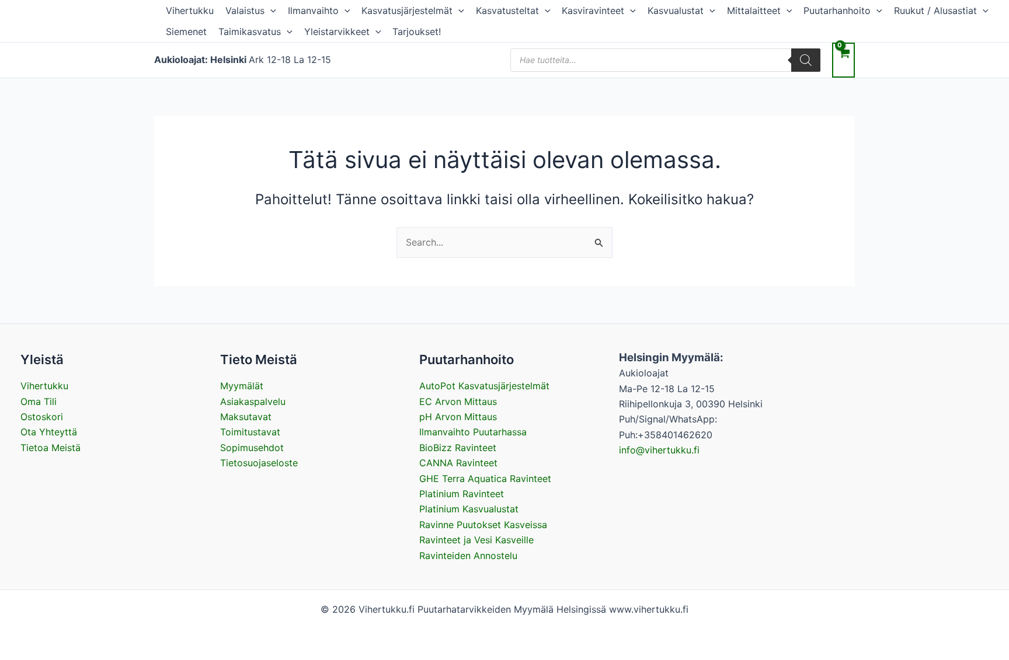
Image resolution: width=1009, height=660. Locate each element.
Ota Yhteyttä (48, 432)
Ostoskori (41, 416)
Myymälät (241, 386)
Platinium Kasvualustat (469, 509)
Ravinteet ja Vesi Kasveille (476, 540)
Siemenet (186, 31)
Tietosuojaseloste (259, 463)
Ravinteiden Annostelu (468, 555)
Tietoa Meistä (50, 447)
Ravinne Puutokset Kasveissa (483, 524)
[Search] (805, 60)
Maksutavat (246, 416)
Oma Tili (38, 401)
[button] (270, 10)
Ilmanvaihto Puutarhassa (473, 432)
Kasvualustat (676, 10)
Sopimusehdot (252, 447)
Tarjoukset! (416, 31)
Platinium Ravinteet (461, 494)
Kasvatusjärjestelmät (407, 10)
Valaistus (245, 10)
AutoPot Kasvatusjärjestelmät (484, 386)
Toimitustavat (250, 432)
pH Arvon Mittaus (458, 416)
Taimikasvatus (249, 31)
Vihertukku (190, 10)
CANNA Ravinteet (458, 463)
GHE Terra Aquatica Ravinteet (485, 478)
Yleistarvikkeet (337, 31)
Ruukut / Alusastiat (935, 10)
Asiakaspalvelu (253, 401)
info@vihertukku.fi (659, 450)
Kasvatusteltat (507, 10)
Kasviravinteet (593, 10)
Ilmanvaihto (313, 10)
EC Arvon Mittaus (458, 401)
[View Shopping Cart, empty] (843, 60)
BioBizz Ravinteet (457, 447)
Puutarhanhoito (837, 10)
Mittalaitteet (754, 10)
